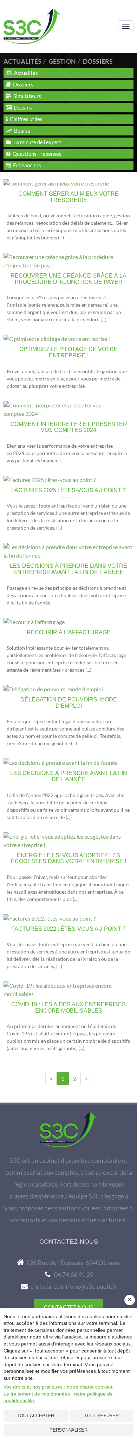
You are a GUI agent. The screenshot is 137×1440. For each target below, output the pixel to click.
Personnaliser (68, 1430)
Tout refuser (101, 1415)
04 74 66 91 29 (73, 1274)
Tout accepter (35, 1415)
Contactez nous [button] (68, 1307)
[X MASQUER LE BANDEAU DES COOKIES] (129, 1300)
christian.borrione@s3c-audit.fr (74, 1286)
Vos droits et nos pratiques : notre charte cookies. (58, 1387)
